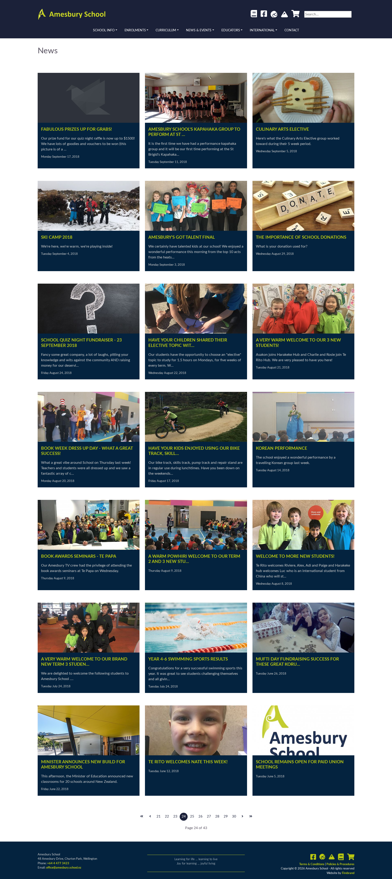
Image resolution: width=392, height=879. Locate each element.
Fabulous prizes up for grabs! (76, 129)
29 (226, 816)
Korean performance (281, 448)
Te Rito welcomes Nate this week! (188, 762)
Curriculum (166, 30)
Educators (230, 30)
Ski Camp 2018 (56, 237)
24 (184, 816)
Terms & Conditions (312, 864)
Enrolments (135, 30)
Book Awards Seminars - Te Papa (78, 556)
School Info (104, 30)
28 (217, 816)
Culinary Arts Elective (282, 129)
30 (234, 816)
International (262, 30)
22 (167, 816)
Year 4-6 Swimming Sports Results (188, 659)
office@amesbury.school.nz (63, 867)
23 (175, 816)
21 (159, 816)
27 (209, 816)
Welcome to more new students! (295, 556)
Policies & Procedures (340, 864)
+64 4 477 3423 (58, 863)
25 (192, 816)
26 (200, 816)
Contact (291, 30)
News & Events (198, 30)
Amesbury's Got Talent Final (181, 237)
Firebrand (348, 873)
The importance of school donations (301, 237)
